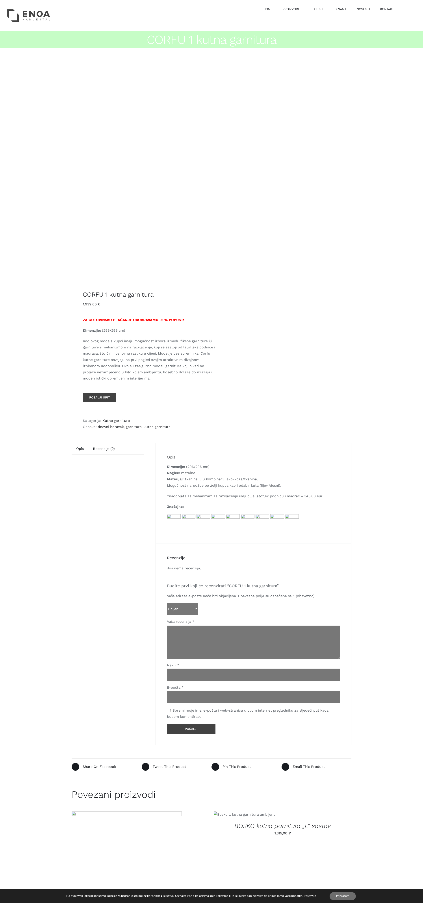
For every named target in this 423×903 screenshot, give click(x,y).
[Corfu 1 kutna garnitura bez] (139, 170)
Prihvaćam (342, 896)
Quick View (130, 850)
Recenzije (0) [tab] (104, 449)
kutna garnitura (157, 427)
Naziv (173, 665)
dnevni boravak (111, 427)
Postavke (310, 896)
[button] (405, 9)
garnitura (134, 427)
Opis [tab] (80, 449)
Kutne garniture (116, 421)
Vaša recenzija (180, 621)
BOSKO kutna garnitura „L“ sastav (282, 826)
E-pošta (175, 687)
